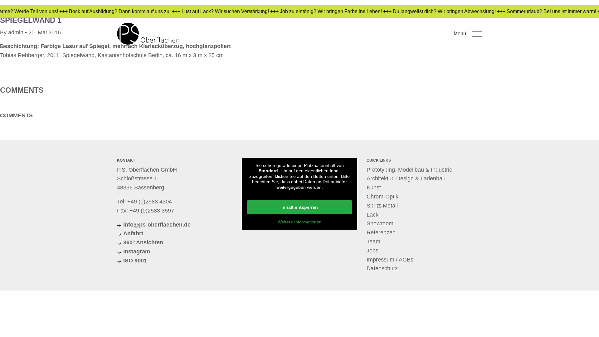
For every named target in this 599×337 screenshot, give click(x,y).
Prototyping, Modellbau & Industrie (409, 170)
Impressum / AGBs (390, 259)
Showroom (380, 223)
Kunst (374, 187)
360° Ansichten (143, 242)
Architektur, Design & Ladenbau (406, 178)
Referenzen (381, 232)
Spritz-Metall (382, 206)
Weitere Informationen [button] (300, 221)
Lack (372, 215)
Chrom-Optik (382, 196)
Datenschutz (382, 268)
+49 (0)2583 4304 (149, 201)
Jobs (372, 250)
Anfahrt (133, 233)
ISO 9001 (135, 260)
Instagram (136, 251)
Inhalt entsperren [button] (299, 207)
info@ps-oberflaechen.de (157, 225)
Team (373, 241)
